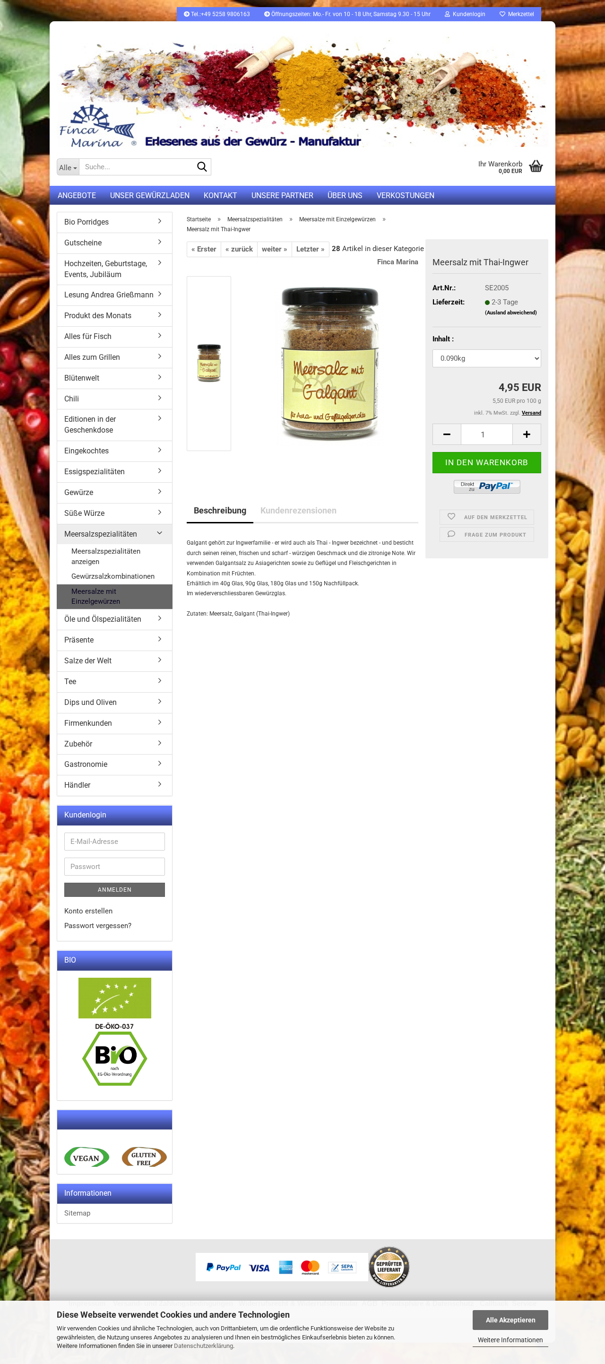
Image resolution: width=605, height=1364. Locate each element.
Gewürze (78, 492)
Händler (77, 785)
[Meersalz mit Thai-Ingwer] (329, 363)
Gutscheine (83, 242)
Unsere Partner (282, 195)
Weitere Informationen (510, 1340)
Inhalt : (443, 339)
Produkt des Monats (97, 315)
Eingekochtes (86, 450)
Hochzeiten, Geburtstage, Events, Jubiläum (105, 269)
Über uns (345, 195)
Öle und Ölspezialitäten (102, 619)
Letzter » (310, 249)
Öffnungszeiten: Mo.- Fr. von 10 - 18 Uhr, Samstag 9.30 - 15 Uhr (350, 14)
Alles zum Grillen (92, 357)
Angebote (77, 195)
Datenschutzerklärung (203, 1345)
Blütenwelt (81, 378)
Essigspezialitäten (94, 471)
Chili (71, 398)
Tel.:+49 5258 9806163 (220, 14)
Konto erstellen (88, 911)
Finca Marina (397, 262)
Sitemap (77, 1213)
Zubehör (78, 743)
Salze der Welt (88, 660)
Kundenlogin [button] (467, 14)
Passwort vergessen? (97, 925)
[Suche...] (202, 167)
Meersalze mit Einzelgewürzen (95, 596)
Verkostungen (405, 195)
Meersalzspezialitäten (100, 534)
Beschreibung (220, 510)
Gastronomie (85, 764)
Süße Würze (84, 513)
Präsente (79, 639)
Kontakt (220, 195)
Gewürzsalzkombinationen (113, 576)
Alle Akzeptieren (511, 1320)
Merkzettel (519, 14)
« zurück (239, 249)
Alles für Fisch (88, 336)
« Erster (203, 249)
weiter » (274, 249)
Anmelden (115, 889)
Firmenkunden (88, 723)
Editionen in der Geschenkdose (90, 424)
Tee (70, 681)
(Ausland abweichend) (511, 313)
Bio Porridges (86, 221)
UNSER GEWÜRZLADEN (150, 195)
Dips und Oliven (90, 702)
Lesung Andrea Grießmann (109, 294)
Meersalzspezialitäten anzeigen (105, 556)
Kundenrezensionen (298, 510)
